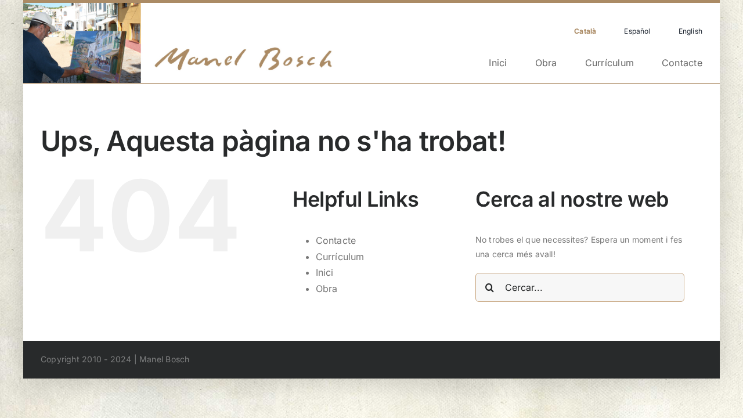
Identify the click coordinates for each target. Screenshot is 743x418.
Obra (327, 288)
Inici (325, 272)
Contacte (336, 240)
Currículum (340, 256)
